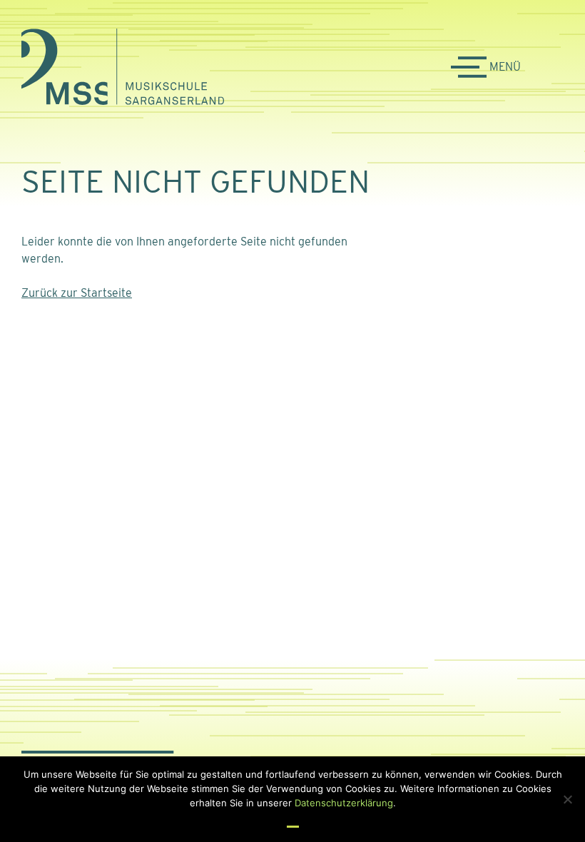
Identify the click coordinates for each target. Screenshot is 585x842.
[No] (567, 799)
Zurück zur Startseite (76, 293)
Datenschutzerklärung (344, 802)
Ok (293, 820)
